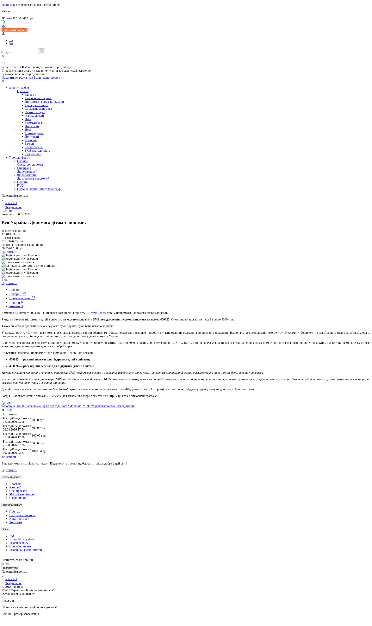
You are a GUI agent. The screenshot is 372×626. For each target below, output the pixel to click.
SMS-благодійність (37, 150)
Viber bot (11, 203)
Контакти (15, 522)
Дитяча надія (96, 312)
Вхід (5, 279)
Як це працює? (27, 171)
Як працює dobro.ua (22, 515)
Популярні (32, 126)
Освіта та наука (35, 112)
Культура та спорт (36, 105)
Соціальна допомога (38, 108)
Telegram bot (13, 207)
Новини (22, 182)
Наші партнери (19, 518)
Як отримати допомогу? (33, 178)
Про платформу (19, 157)
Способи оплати (20, 546)
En (11, 43)
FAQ (20, 185)
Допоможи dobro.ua (15, 30)
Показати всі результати (17, 77)
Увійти (6, 26)
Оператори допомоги (31, 164)
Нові (28, 119)
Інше (6, 529)
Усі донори (9, 456)
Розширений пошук (47, 77)
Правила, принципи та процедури (39, 189)
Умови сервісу (18, 542)
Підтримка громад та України (44, 101)
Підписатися (10, 567)
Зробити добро (19, 87)
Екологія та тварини (38, 98)
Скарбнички (33, 154)
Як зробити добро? (21, 539)
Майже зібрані (34, 115)
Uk (11, 40)
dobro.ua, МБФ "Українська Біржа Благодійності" (102, 406)
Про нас (22, 161)
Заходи (29, 143)
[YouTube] (2, 575)
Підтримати (9, 251)
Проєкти (22, 91)
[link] (186, 255)
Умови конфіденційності (25, 549)
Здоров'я (30, 94)
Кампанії (31, 140)
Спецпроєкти (34, 147)
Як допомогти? (27, 175)
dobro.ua (7, 4)
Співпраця (24, 168)
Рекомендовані (34, 122)
